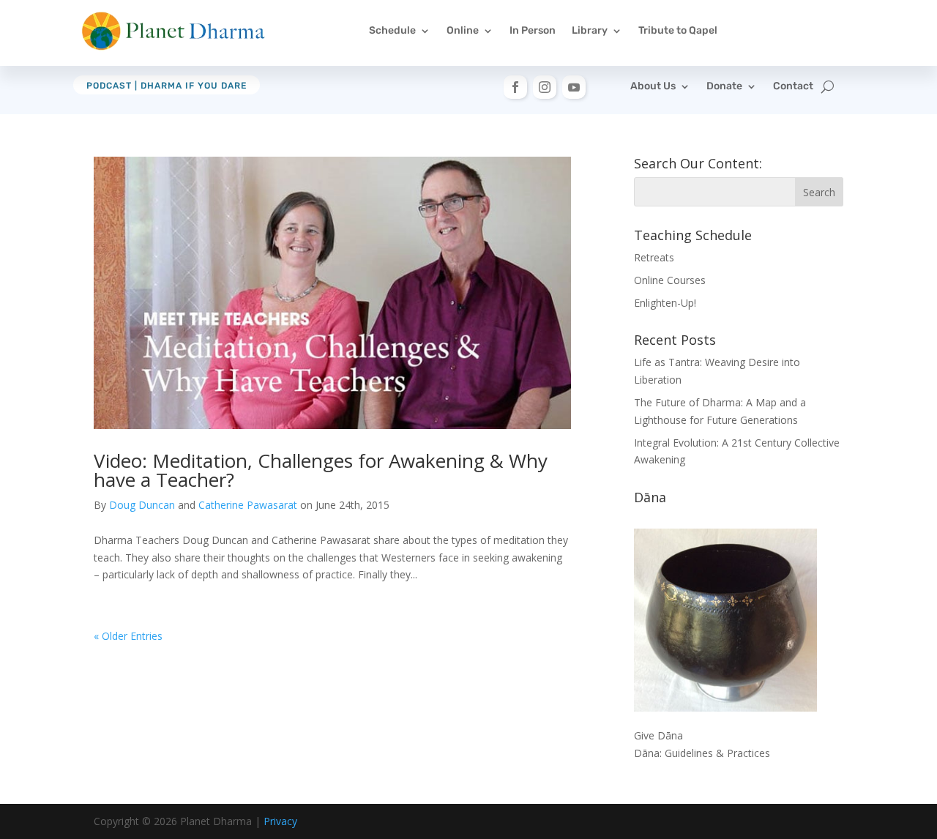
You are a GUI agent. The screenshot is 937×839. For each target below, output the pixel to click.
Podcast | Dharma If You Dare (166, 86)
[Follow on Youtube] (574, 87)
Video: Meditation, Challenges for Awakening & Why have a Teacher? (321, 470)
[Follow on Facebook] (515, 87)
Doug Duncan (142, 505)
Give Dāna (658, 735)
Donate (724, 86)
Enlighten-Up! (665, 303)
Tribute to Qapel (677, 30)
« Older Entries (128, 636)
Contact (793, 86)
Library (590, 30)
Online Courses (670, 280)
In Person (532, 30)
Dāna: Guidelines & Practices (702, 753)
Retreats (654, 257)
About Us (653, 86)
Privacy (280, 821)
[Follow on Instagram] (544, 87)
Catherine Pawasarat (247, 505)
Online (463, 30)
